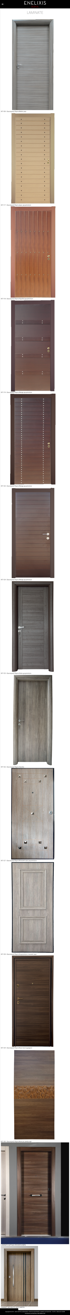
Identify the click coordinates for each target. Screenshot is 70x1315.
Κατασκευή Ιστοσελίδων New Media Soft (35, 1313)
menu (2, 4)
